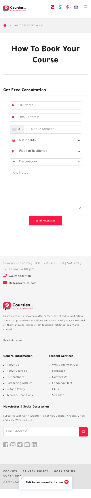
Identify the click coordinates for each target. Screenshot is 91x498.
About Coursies (17, 371)
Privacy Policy (36, 471)
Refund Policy (16, 389)
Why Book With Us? (65, 365)
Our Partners (15, 377)
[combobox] (17, 129)
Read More (10, 340)
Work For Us (64, 471)
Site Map (58, 395)
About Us (13, 365)
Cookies (10, 471)
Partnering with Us (19, 383)
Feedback (58, 371)
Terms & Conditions (20, 395)
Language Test (62, 383)
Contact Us (59, 377)
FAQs (55, 389)
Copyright (12, 476)
